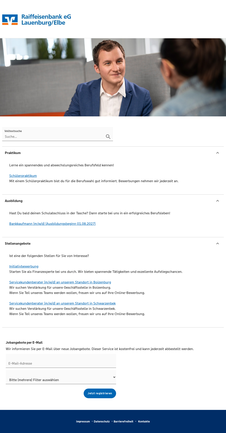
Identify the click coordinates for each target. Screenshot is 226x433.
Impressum (83, 421)
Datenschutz (102, 421)
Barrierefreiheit (123, 421)
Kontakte (144, 421)
